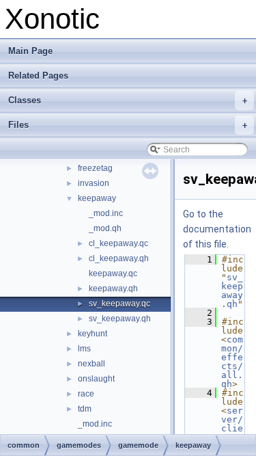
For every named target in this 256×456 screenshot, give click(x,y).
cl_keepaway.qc (118, 243)
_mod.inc (106, 213)
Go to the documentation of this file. (217, 229)
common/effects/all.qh (232, 361)
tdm (84, 409)
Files (127, 125)
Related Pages (38, 75)
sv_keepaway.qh (120, 318)
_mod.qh (105, 228)
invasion (93, 183)
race (86, 394)
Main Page (30, 51)
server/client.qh (232, 428)
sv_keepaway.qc (119, 303)
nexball (91, 363)
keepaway (97, 198)
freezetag (95, 168)
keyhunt (92, 333)
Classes (127, 100)
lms (84, 348)
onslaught (96, 379)
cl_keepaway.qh (119, 258)
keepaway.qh (113, 288)
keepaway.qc (113, 273)
